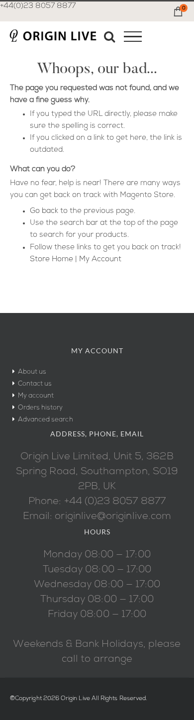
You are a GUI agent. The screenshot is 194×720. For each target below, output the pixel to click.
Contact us (35, 384)
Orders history (40, 408)
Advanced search (45, 419)
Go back (44, 211)
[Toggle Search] (109, 36)
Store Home (51, 259)
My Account (100, 259)
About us (32, 372)
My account (36, 396)
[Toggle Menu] (132, 36)
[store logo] (52, 38)
